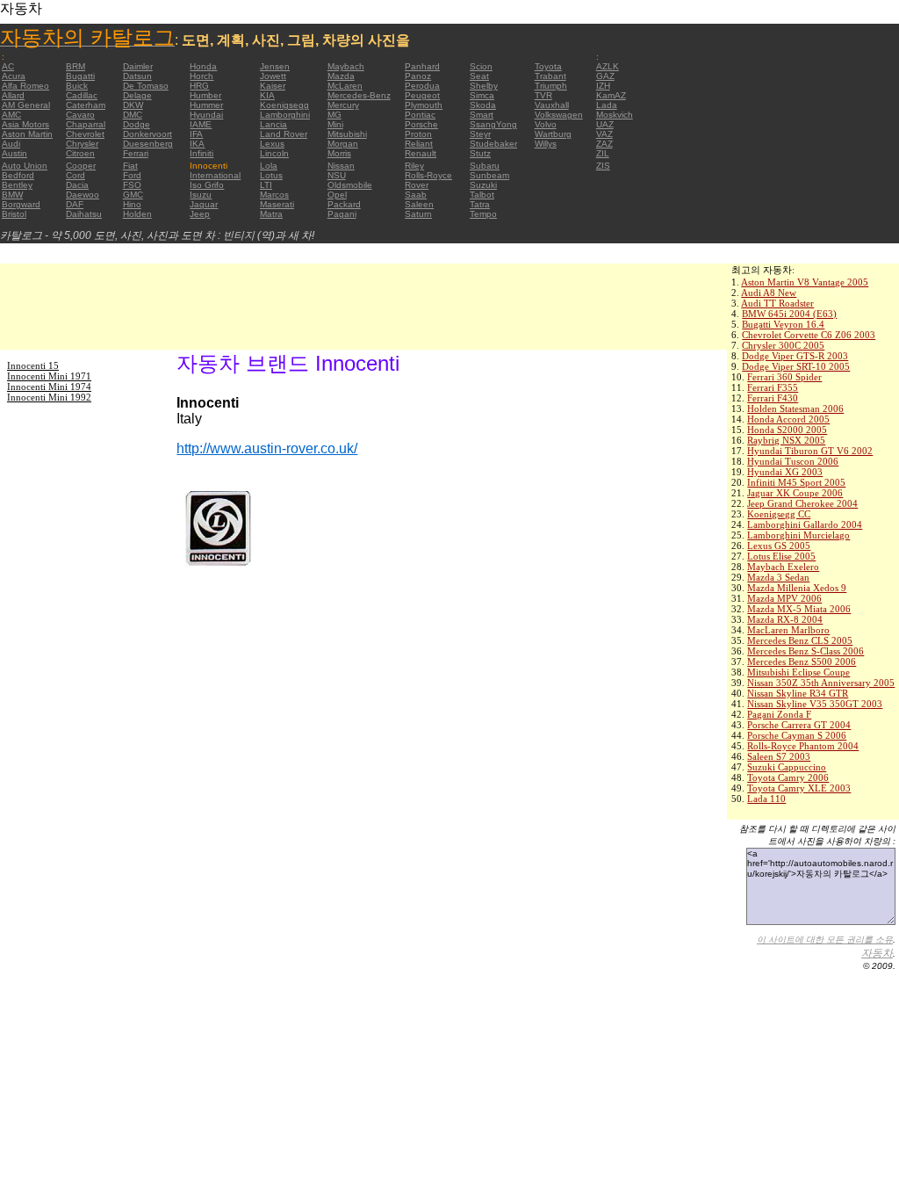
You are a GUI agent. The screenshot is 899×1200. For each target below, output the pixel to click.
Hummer (206, 105)
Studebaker (493, 143)
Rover (416, 185)
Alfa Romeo (25, 85)
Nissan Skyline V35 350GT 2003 (814, 703)
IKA (197, 143)
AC (8, 66)
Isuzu (201, 194)
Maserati (277, 204)
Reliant (419, 143)
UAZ (605, 124)
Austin (14, 153)
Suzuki (483, 185)
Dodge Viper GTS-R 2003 (795, 356)
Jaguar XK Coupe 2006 (795, 493)
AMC (11, 114)
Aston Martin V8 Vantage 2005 (804, 282)
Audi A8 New (768, 292)
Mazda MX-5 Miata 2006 (799, 609)
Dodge (136, 124)
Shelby (484, 85)
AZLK (607, 66)
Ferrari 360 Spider (784, 377)
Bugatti (80, 76)
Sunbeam (489, 175)
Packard (344, 204)
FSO (132, 185)
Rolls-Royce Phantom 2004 (803, 746)
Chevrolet (85, 134)
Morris (339, 153)
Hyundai (206, 114)
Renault (420, 153)
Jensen (275, 66)
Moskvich (614, 114)
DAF (74, 204)
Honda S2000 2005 (787, 429)
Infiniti (201, 153)
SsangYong (493, 124)
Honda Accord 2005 (788, 419)
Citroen (80, 153)
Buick (77, 85)
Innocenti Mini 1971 (49, 376)
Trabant (550, 76)
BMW (12, 194)
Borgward (21, 204)
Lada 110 (766, 798)
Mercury (343, 105)
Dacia (77, 185)
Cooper (81, 165)
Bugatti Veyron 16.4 (783, 324)
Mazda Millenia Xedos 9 (796, 587)
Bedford (18, 175)
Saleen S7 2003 (778, 756)
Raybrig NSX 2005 (786, 440)
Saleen (419, 204)
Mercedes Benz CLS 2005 (799, 640)
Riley (414, 165)
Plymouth (423, 105)
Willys (546, 143)
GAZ (605, 76)
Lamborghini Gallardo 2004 (804, 524)
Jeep (200, 214)
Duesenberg (148, 143)
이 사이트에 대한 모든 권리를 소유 (825, 939)
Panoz (418, 76)
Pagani (341, 214)
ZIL (602, 153)
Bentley (17, 185)
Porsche (421, 124)
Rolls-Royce (428, 175)
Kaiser (272, 85)
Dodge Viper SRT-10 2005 (796, 366)
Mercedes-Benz (359, 95)
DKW (133, 105)
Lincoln (274, 153)
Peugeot (422, 95)
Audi (11, 143)
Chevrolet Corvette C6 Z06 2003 (808, 334)
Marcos (274, 194)
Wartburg (553, 134)
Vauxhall (552, 105)
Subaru (485, 165)
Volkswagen (559, 114)
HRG (199, 85)
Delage (137, 95)
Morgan (342, 143)
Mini (335, 124)
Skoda (483, 105)
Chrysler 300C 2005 (783, 345)
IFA (196, 134)
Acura (13, 76)
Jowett (273, 76)
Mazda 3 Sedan (778, 577)
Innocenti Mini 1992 (49, 397)
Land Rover (283, 134)
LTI (266, 185)
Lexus (272, 143)
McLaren (345, 85)
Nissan (341, 165)
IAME (201, 124)
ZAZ (604, 143)
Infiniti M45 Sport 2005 (796, 482)
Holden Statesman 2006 (795, 408)
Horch (201, 76)
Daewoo (82, 194)
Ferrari (135, 153)
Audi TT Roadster (777, 303)
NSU (336, 175)
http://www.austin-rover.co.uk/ (266, 448)
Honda (203, 66)
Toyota (548, 66)
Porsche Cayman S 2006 (796, 735)
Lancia (273, 124)
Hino (132, 204)
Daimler (138, 66)
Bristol (14, 214)
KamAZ (611, 95)
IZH (603, 85)
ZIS (603, 165)
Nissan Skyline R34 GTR (797, 693)
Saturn (418, 214)
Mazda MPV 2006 (784, 598)
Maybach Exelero (783, 566)
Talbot (482, 194)
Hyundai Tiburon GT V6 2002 (810, 450)
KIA (267, 95)
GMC (133, 194)
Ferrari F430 (772, 398)
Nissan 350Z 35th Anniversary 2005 (821, 682)
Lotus (271, 175)
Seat (479, 76)
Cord (75, 175)
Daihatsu (84, 214)
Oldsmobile (349, 185)
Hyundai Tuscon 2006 (792, 461)
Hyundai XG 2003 (785, 471)
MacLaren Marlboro (788, 630)
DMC (132, 114)
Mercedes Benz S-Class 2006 (805, 651)
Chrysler (82, 143)
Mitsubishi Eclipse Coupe (798, 672)
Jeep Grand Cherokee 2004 (802, 503)
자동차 (877, 953)
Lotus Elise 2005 (781, 556)
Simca (482, 95)
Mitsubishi (347, 134)
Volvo (546, 124)
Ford (132, 175)
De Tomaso (146, 85)
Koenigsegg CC (778, 514)
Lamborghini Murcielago (798, 535)
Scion (481, 66)
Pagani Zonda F (779, 714)
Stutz (480, 153)
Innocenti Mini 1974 (49, 386)
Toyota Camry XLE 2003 (799, 788)
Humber (205, 95)
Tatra (480, 204)
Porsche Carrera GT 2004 (799, 724)
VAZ (604, 134)
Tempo (483, 214)
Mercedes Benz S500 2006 (801, 661)
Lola (268, 165)
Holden (137, 214)
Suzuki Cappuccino (786, 767)
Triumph (551, 85)
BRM (75, 66)
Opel (337, 194)
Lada (606, 105)
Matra (271, 214)
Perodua (422, 85)
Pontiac (420, 114)
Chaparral (85, 124)
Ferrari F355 (772, 387)
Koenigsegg (284, 105)
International (215, 175)
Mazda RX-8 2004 (785, 619)
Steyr (480, 134)
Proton (418, 134)
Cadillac (81, 95)
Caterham (85, 105)
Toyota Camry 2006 (788, 777)
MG (334, 114)
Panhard (422, 66)
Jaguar (204, 204)
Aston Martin (27, 134)
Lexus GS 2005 (778, 545)
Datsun (137, 76)
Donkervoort (147, 134)
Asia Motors (25, 124)
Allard (13, 95)
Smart (481, 114)
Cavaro (80, 114)
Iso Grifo (207, 185)
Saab (416, 194)
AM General (26, 105)
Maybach (345, 66)
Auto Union (24, 165)
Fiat (130, 165)
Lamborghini (285, 114)
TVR (543, 95)
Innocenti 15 (33, 365)
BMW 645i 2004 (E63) (789, 313)
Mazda (341, 76)
